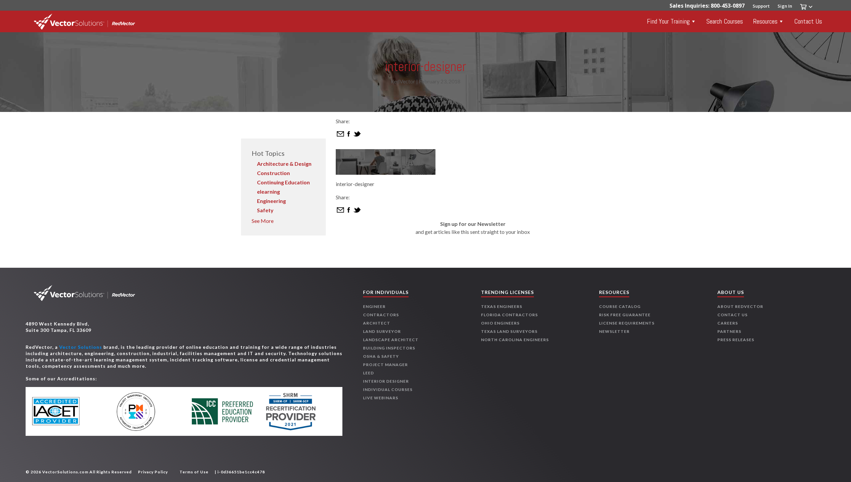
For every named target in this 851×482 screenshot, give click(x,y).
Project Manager (385, 364)
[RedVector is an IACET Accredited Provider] (69, 411)
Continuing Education (283, 182)
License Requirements (627, 323)
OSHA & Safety (381, 356)
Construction (273, 173)
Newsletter (614, 331)
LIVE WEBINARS (380, 397)
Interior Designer (386, 381)
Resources (765, 21)
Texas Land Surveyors (509, 331)
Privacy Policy (153, 471)
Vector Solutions (80, 347)
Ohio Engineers (500, 323)
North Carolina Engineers (515, 339)
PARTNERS (729, 331)
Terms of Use (194, 471)
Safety (265, 210)
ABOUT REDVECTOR (740, 306)
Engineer (374, 306)
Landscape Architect (391, 339)
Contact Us (808, 21)
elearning (268, 191)
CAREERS (727, 323)
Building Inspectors (389, 347)
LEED (368, 372)
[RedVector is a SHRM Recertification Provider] (299, 412)
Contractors (381, 314)
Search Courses (724, 21)
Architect (376, 323)
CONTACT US (732, 314)
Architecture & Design (284, 163)
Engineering (271, 201)
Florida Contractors (509, 314)
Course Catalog (620, 306)
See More (263, 221)
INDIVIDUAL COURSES (388, 389)
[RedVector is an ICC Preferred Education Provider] (222, 411)
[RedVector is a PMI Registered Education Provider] (145, 411)
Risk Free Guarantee (625, 314)
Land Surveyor (382, 331)
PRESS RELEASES (735, 339)
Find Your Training (668, 21)
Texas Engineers (501, 306)
